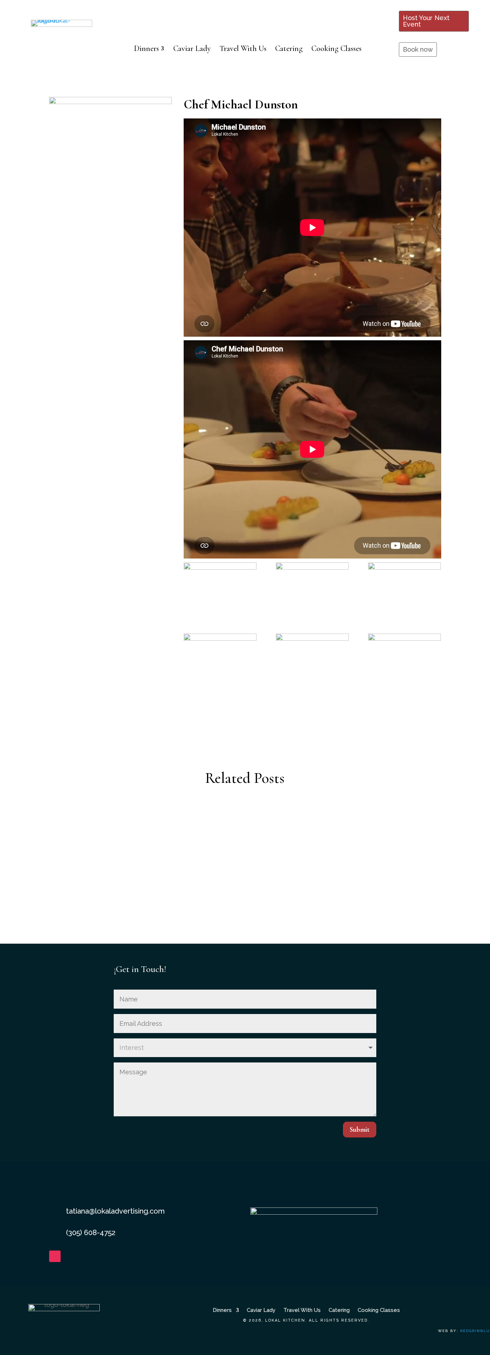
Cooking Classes (379, 1310)
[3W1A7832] (312, 588)
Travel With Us (302, 1310)
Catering (339, 1310)
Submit (359, 1129)
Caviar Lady (261, 1310)
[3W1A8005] (404, 659)
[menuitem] (149, 48)
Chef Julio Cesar (245, 915)
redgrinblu (475, 1331)
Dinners (222, 1310)
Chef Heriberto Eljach (244, 871)
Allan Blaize (245, 827)
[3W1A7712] (220, 588)
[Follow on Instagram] (55, 1256)
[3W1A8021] (312, 659)
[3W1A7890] (220, 659)
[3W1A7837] (404, 588)
